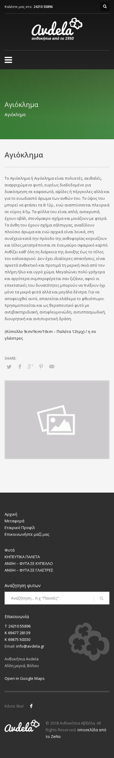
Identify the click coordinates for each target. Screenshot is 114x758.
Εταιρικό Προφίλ (20, 527)
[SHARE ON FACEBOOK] (19, 366)
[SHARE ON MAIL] (51, 366)
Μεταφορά (14, 521)
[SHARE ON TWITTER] (9, 366)
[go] (101, 598)
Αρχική (11, 514)
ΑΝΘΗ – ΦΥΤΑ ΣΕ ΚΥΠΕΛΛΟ (29, 563)
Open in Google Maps (25, 678)
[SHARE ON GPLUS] (30, 366)
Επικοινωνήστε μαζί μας (27, 534)
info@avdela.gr (30, 646)
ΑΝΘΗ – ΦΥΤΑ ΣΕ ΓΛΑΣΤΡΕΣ (29, 570)
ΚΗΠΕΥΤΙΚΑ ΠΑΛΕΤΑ (22, 556)
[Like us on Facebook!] (31, 706)
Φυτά (10, 550)
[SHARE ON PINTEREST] (41, 366)
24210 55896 (43, 6)
